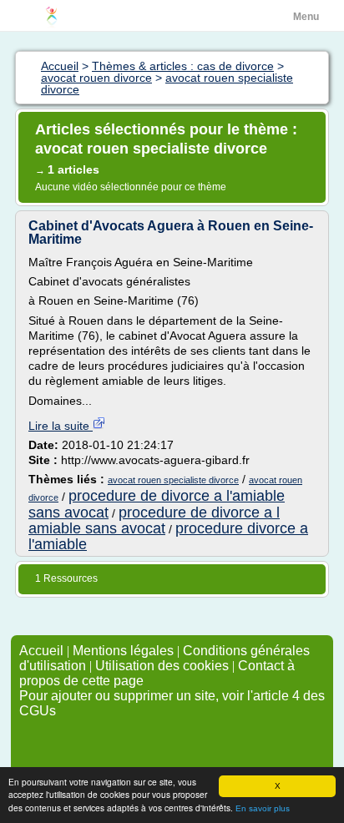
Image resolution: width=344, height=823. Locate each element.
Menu (306, 17)
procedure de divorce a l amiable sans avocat (154, 520)
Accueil (41, 651)
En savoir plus (262, 808)
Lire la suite (60, 425)
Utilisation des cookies (162, 666)
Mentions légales (123, 651)
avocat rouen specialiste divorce (173, 480)
